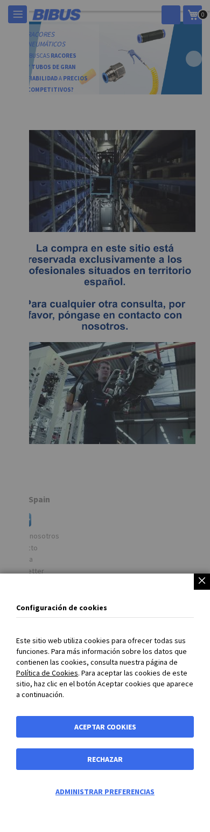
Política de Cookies (47, 673)
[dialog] (105, 416)
